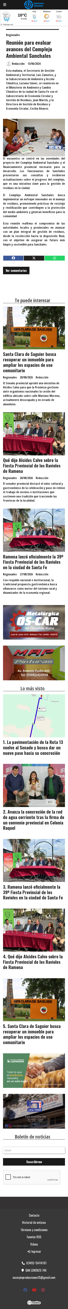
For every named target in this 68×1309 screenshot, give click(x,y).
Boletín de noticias (32, 1137)
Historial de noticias (34, 1222)
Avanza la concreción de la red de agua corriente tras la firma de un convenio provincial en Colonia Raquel (33, 820)
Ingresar (36, 1251)
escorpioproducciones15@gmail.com (34, 1277)
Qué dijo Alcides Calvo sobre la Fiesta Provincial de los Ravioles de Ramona (31, 465)
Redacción (18, 64)
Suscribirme (34, 1162)
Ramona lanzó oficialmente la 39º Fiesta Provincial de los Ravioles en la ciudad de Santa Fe (33, 562)
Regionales (13, 35)
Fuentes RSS (34, 1237)
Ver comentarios (16, 270)
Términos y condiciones (34, 1230)
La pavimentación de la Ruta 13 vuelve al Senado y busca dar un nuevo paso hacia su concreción (33, 747)
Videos (34, 1244)
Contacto (34, 1215)
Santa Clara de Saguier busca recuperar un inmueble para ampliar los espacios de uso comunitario (29, 362)
